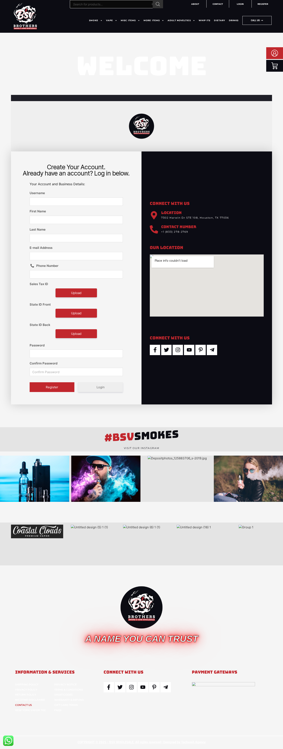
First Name (38, 211)
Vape (109, 20)
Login (101, 387)
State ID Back (40, 325)
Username (37, 193)
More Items (152, 20)
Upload (76, 293)
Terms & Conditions (68, 689)
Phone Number (47, 266)
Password (37, 345)
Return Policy (25, 694)
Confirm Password (43, 363)
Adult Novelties (179, 20)
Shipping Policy (27, 684)
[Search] (158, 4)
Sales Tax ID (39, 284)
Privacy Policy (26, 689)
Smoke (93, 20)
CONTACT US (23, 705)
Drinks (233, 20)
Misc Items (128, 20)
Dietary (219, 20)
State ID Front (40, 304)
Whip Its (204, 20)
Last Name (38, 229)
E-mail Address (41, 248)
